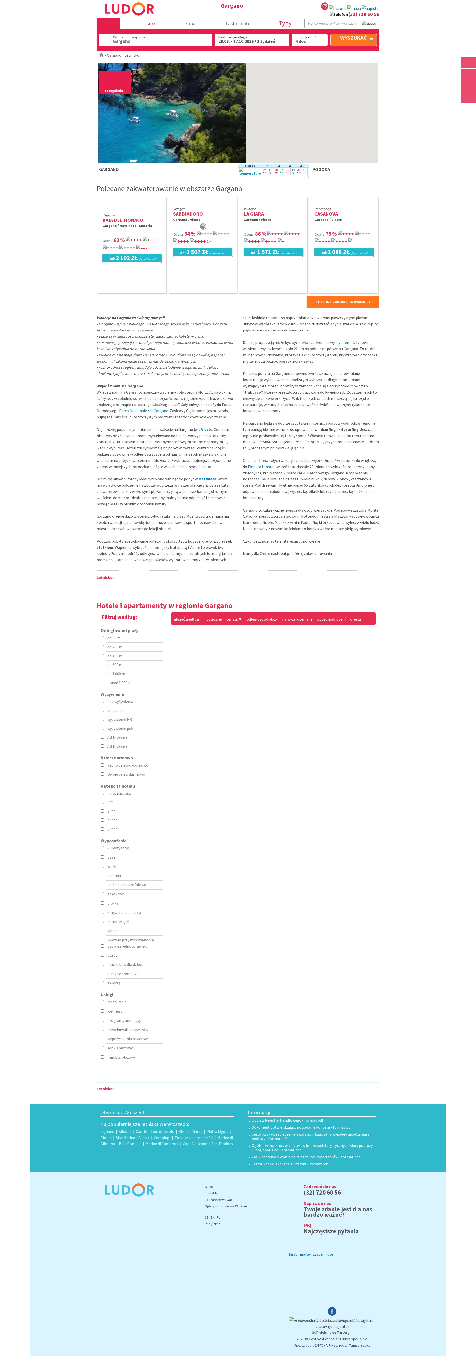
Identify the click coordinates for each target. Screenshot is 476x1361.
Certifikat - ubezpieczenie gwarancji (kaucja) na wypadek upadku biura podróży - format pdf (310, 1136)
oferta (355, 619)
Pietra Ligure (218, 1131)
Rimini (106, 1137)
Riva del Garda (190, 1131)
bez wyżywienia (120, 701)
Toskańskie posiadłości (194, 1137)
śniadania (115, 710)
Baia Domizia (130, 1143)
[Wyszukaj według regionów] (468, 62)
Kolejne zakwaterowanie (340, 301)
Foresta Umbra (260, 466)
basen (112, 857)
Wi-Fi (111, 866)
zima (216, 1224)
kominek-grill (119, 921)
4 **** (112, 820)
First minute (299, 1254)
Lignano (107, 1131)
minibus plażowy (121, 1057)
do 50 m (113, 637)
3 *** (111, 811)
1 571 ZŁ (274, 252)
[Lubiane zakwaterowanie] (324, 7)
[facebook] (332, 1314)
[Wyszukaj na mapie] (468, 74)
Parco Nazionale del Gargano (143, 410)
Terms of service (359, 1345)
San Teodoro (222, 1143)
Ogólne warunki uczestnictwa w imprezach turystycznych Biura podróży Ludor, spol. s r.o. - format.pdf (312, 1147)
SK (213, 1217)
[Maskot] (468, 97)
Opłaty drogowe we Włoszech (227, 1206)
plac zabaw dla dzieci (125, 964)
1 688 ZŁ (345, 252)
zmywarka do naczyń (124, 912)
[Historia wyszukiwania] (338, 8)
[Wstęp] (101, 55)
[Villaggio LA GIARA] (278, 202)
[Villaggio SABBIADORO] (204, 202)
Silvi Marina (125, 1137)
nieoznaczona (119, 793)
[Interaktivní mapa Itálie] (354, 8)
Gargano (114, 55)
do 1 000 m (116, 673)
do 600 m (114, 664)
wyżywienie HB (119, 719)
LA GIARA (254, 214)
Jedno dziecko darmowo (127, 765)
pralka (112, 903)
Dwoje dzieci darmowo (126, 774)
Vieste (206, 429)
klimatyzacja (118, 848)
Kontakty (211, 1193)
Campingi (162, 1137)
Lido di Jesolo (162, 1131)
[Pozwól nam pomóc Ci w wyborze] (370, 8)
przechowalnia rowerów (127, 1029)
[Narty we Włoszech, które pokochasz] (468, 85)
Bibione (125, 1131)
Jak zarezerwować (218, 1199)
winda (112, 930)
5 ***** (113, 829)
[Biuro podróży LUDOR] (127, 1199)
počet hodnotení (331, 619)
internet (114, 875)
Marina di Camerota (162, 1143)
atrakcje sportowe (122, 973)
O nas (209, 1186)
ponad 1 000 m (119, 682)
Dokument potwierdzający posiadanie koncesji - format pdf (302, 1127)
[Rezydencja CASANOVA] (346, 202)
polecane (214, 619)
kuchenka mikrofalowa (126, 884)
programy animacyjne (125, 1020)
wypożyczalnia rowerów (127, 1038)
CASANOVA (326, 214)
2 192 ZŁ (133, 258)
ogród (112, 955)
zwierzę (113, 982)
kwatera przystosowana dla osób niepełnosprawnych (130, 943)
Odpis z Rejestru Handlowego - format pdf (287, 1120)
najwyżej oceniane (297, 619)
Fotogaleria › (115, 91)
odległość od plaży (262, 619)
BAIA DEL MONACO (122, 220)
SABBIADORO (188, 214)
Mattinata (207, 479)
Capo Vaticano (195, 1143)
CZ (206, 1217)
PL (218, 1217)
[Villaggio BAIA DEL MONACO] (132, 208)
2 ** (110, 802)
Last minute (238, 23)
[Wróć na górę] (468, 108)
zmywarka (116, 893)
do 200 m (114, 646)
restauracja (116, 1001)
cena (232, 619)
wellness (114, 1011)
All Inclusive (117, 737)
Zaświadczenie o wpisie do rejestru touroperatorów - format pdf (306, 1156)
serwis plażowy (120, 1047)
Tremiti (347, 342)
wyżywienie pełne (121, 728)
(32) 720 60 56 (364, 14)
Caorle (141, 1131)
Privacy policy (338, 1345)
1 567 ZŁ (203, 252)
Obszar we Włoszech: (123, 1112)
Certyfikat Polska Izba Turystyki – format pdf (290, 1163)
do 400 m (114, 655)
